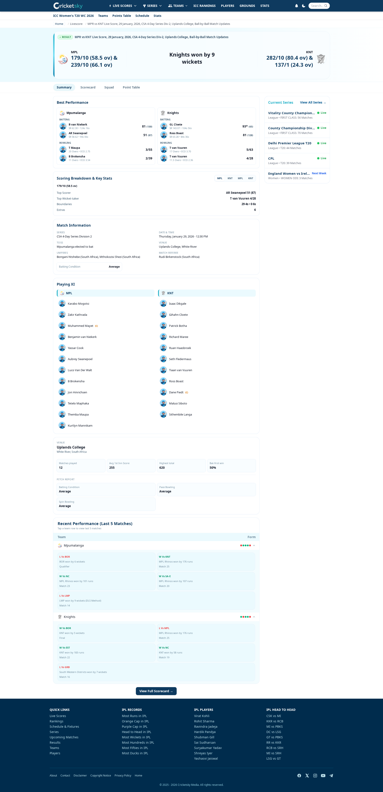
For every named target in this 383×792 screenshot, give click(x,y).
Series (54, 732)
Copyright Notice (100, 775)
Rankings (56, 721)
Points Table (121, 16)
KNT (230, 178)
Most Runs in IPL (134, 716)
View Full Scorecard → (156, 691)
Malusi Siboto (178, 403)
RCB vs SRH (274, 748)
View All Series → (313, 102)
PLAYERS (227, 6)
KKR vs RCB (274, 721)
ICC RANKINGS (204, 6)
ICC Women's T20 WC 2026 (73, 16)
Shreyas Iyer (203, 753)
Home (138, 775)
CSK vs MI (273, 716)
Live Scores (58, 716)
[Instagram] (315, 775)
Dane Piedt (176, 392)
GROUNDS (247, 6)
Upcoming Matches (64, 737)
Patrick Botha (178, 326)
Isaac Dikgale (177, 304)
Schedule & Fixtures (64, 726)
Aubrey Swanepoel (80, 359)
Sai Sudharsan (205, 742)
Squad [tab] (109, 87)
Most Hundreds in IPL (138, 742)
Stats (157, 16)
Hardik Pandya (205, 732)
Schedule (142, 16)
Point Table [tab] (131, 87)
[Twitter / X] (307, 775)
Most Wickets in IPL (136, 737)
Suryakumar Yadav (208, 748)
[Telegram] (331, 775)
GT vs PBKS (274, 737)
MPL (219, 178)
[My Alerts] (296, 6)
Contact (65, 775)
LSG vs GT (273, 758)
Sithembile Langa (180, 414)
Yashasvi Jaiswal (206, 758)
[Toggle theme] (303, 6)
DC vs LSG (273, 732)
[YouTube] (323, 775)
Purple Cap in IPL (134, 726)
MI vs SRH (273, 753)
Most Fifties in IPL (135, 748)
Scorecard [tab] (88, 87)
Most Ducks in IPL (135, 753)
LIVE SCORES (122, 6)
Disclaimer (80, 775)
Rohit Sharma (204, 721)
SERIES (152, 6)
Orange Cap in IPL (135, 721)
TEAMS (178, 6)
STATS (264, 6)
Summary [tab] (64, 87)
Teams (103, 16)
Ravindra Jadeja (205, 726)
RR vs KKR (273, 742)
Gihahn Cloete (178, 315)
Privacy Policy (123, 775)
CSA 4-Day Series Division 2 (74, 236)
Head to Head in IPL (136, 732)
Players (55, 753)
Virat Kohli (201, 716)
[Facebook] (299, 775)
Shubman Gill (204, 737)
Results (55, 742)
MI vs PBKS (274, 726)
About (53, 775)
